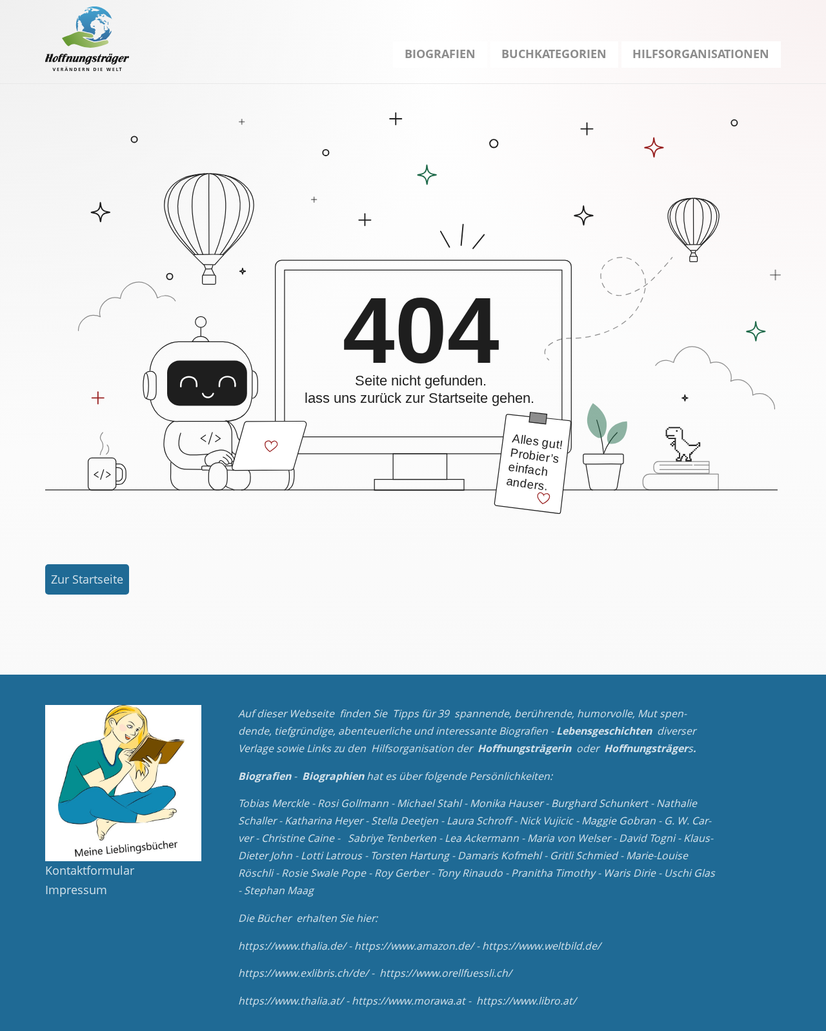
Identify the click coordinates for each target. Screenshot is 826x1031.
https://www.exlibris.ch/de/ (303, 973)
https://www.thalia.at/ (290, 1001)
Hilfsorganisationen (700, 53)
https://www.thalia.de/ (292, 946)
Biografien (440, 53)
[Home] (87, 38)
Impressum (76, 889)
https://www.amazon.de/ (414, 946)
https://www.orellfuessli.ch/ (445, 973)
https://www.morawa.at (408, 1001)
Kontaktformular (89, 870)
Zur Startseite (87, 579)
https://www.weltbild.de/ (541, 946)
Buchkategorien (554, 53)
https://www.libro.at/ (526, 1001)
